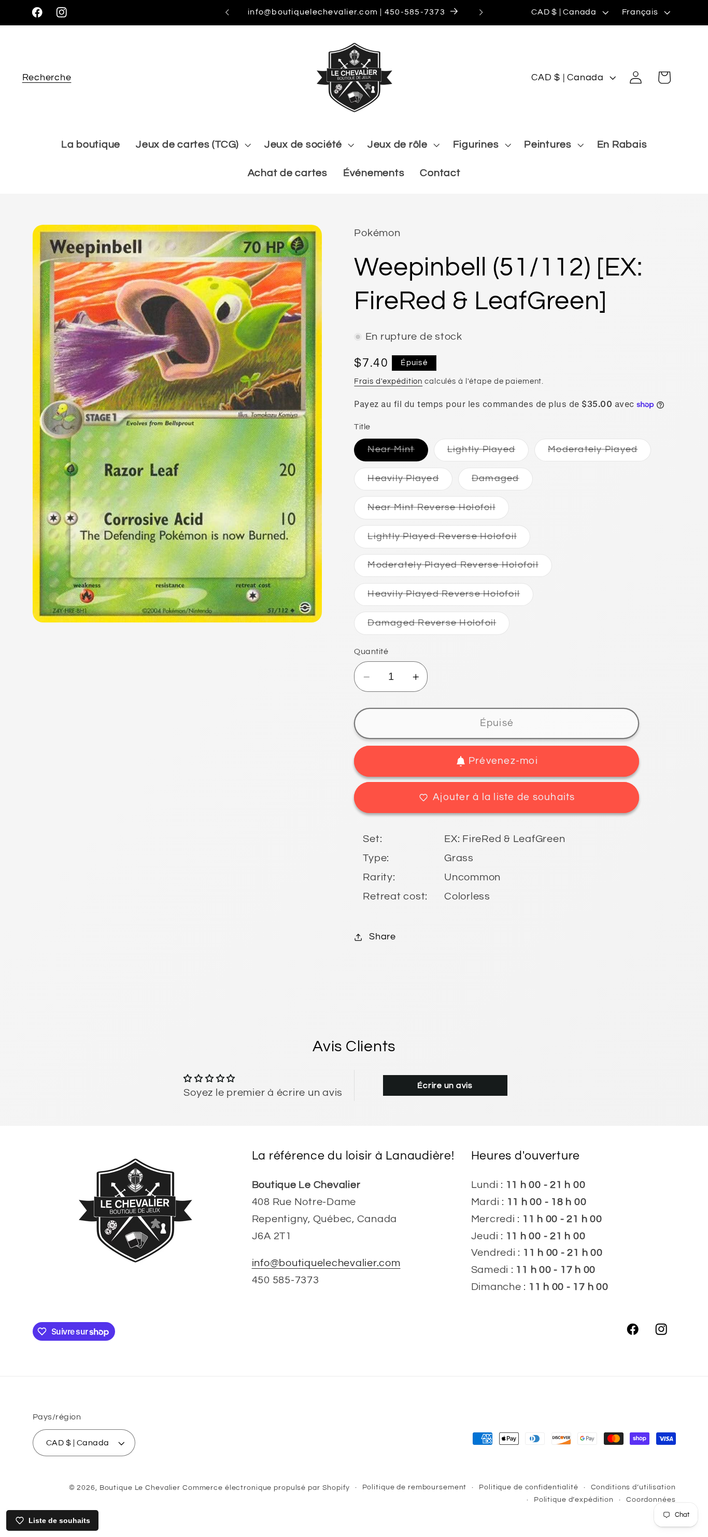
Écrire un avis (445, 1085)
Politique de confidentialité (528, 1487)
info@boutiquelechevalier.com (326, 1263)
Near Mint (397, 453)
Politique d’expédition (574, 1499)
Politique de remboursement (414, 1487)
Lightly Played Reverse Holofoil (448, 539)
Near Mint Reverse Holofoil (438, 510)
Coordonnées (651, 1499)
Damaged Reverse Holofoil (438, 626)
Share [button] (382, 936)
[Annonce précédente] (227, 12)
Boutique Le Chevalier (140, 1487)
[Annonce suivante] (481, 12)
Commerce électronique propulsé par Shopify (266, 1487)
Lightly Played (488, 453)
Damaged (502, 481)
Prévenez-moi (503, 761)
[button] (47, 77)
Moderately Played (599, 453)
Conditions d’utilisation (633, 1487)
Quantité (371, 651)
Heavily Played (409, 481)
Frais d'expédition (388, 381)
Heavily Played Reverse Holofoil (450, 597)
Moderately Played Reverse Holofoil (459, 568)
